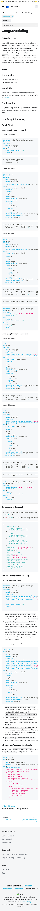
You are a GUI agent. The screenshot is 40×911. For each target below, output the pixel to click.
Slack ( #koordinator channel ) (13, 854)
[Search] (36, 6)
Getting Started (8, 836)
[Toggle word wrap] (32, 174)
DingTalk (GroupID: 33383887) (13, 858)
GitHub (32, 2)
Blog (3, 873)
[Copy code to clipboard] (36, 140)
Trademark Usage (25, 902)
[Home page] (4, 12)
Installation (7, 98)
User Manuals (7, 839)
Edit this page (9, 806)
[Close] (38, 1)
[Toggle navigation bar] (3, 6)
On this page (8, 25)
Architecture (6, 842)
